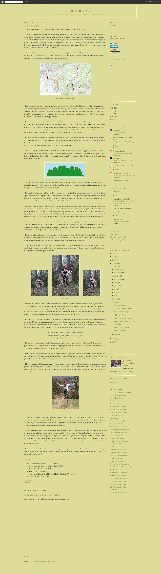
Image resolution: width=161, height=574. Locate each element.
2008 (114, 339)
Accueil (65, 557)
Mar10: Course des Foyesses (119, 421)
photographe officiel (62, 106)
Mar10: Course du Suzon (118, 427)
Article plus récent (30, 557)
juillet (116, 286)
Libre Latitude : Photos (121, 180)
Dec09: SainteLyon (116, 435)
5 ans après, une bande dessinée (122, 153)
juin (115, 289)
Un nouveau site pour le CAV (121, 221)
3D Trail (116, 191)
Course (39, 482)
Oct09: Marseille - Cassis (118, 444)
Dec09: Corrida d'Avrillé (118, 432)
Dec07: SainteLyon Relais (119, 492)
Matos (112, 116)
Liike (114, 194)
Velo (111, 119)
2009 (114, 266)
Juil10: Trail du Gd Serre (118, 406)
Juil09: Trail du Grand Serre (119, 464)
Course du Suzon (31, 25)
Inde (111, 114)
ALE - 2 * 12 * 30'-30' (121, 327)
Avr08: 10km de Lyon (117, 490)
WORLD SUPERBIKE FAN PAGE (122, 138)
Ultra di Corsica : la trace (120, 214)
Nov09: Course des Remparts (120, 441)
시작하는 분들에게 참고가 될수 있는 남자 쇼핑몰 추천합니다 (124, 202)
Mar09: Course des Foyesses (119, 475)
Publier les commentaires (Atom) (45, 561)
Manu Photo (117, 158)
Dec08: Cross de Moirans (118, 481)
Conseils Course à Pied (118, 237)
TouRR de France (119, 151)
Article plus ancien (100, 557)
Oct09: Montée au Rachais (119, 452)
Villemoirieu (117, 219)
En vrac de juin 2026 (119, 132)
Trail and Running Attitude (122, 208)
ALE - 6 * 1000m (120, 330)
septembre (118, 279)
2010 (114, 263)
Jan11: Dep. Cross (116, 401)
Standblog (116, 130)
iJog (111, 62)
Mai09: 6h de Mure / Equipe (119, 470)
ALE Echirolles (115, 234)
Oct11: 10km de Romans (118, 395)
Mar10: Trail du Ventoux (118, 424)
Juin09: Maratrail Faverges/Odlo (121, 467)
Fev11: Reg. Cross (116, 398)
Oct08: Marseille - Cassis (118, 487)
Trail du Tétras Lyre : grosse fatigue (123, 175)
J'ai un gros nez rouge (121, 311)
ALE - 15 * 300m (120, 315)
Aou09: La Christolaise (118, 461)
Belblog (113, 25)
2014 (114, 253)
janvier (116, 334)
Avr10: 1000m (115, 418)
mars (116, 299)
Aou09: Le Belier (116, 458)
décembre (117, 269)
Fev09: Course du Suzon (118, 478)
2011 (114, 260)
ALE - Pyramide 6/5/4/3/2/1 (123, 318)
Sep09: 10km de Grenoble (119, 455)
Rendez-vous (116, 168)
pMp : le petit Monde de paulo (123, 166)
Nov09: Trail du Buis (117, 438)
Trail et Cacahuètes (119, 211)
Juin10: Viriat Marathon (118, 409)
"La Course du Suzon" (39, 55)
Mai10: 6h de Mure (116, 415)
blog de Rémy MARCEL (121, 199)
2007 (114, 342)
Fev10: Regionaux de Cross (119, 429)
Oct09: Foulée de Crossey (119, 447)
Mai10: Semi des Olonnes (119, 412)
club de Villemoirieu (48, 122)
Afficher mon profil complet (122, 372)
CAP (34, 482)
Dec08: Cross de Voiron (118, 484)
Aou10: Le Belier (116, 404)
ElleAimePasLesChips (120, 173)
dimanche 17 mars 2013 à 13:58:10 (123, 160)
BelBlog (80, 10)
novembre (117, 272)
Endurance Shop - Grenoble (119, 240)
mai (115, 292)
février (116, 302)
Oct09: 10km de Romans (118, 449)
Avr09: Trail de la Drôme (118, 472)
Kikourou (113, 243)
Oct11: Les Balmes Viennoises (120, 392)
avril (116, 295)
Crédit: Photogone (65, 298)
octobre (117, 276)
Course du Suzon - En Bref (123, 308)
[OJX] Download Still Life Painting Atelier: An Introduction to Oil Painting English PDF (123, 144)
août (116, 282)
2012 (114, 257)
